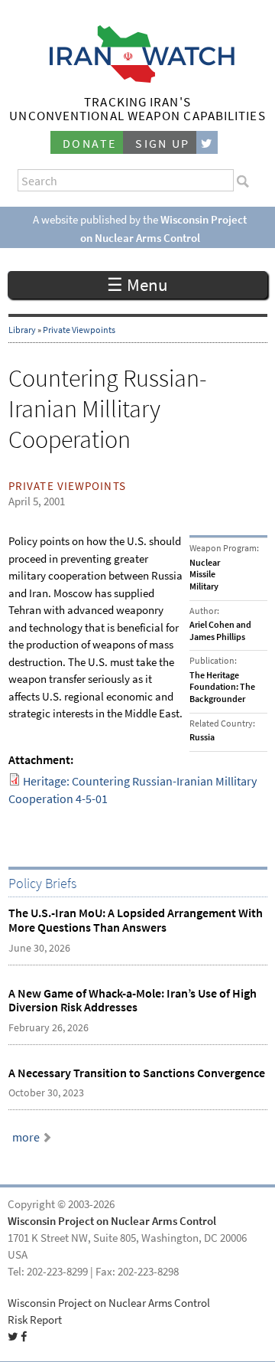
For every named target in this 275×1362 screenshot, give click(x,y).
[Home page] (137, 78)
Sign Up (162, 144)
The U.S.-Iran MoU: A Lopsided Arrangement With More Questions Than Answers (135, 920)
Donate (89, 144)
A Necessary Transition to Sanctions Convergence (136, 1073)
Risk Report (35, 1320)
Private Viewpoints (79, 330)
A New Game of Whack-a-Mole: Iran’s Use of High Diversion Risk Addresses (132, 1000)
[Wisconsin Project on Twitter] (207, 143)
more (26, 1137)
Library (22, 330)
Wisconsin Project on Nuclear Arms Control (112, 1221)
